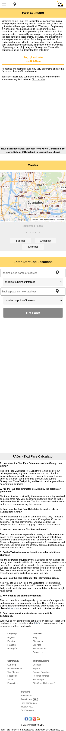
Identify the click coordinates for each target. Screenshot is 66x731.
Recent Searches (41, 676)
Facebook (12, 676)
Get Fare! (33, 313)
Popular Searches (41, 672)
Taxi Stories (12, 672)
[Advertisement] (33, 113)
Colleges (37, 665)
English (11, 637)
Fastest (20, 240)
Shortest (33, 246)
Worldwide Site (40, 648)
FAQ (35, 637)
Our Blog (11, 665)
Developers (26, 699)
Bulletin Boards (14, 668)
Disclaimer (38, 641)
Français (11, 645)
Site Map (37, 645)
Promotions (12, 683)
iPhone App (38, 679)
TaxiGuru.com (27, 710)
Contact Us (38, 652)
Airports (36, 668)
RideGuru (38, 623)
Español (11, 641)
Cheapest (45, 240)
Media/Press (27, 707)
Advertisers (26, 695)
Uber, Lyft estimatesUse (33, 59)
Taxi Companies (29, 703)
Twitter (10, 679)
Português (12, 648)
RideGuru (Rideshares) (44, 683)
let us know (13, 608)
